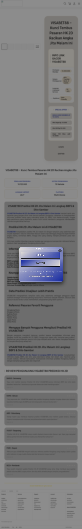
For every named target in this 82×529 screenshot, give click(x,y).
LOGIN (40, 255)
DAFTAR (40, 263)
